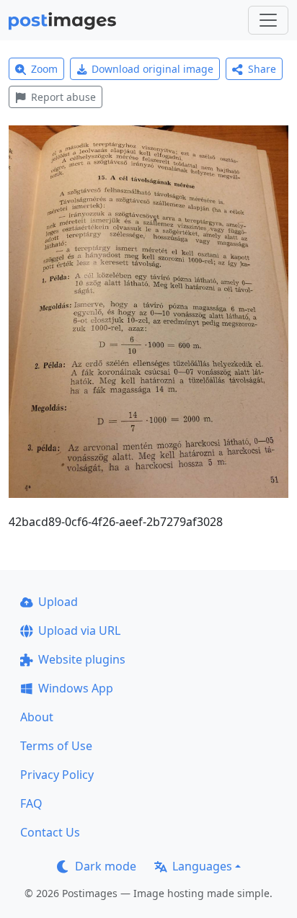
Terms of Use (56, 746)
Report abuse (63, 97)
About (36, 717)
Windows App (75, 688)
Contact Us (50, 832)
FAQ (31, 803)
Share (262, 69)
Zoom (44, 69)
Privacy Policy (57, 775)
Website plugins (81, 659)
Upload (58, 602)
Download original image (152, 69)
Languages (202, 866)
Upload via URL (79, 630)
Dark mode (105, 866)
